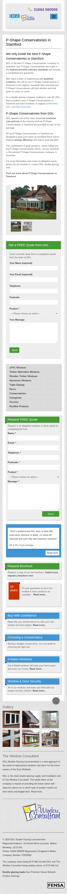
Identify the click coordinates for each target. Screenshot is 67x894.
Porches (13, 402)
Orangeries (15, 397)
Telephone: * (14, 452)
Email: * (12, 443)
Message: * (13, 481)
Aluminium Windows (20, 380)
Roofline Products (19, 406)
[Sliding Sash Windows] (50, 720)
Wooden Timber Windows (23, 376)
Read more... (40, 594)
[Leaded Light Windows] (11, 720)
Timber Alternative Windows (24, 371)
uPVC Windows (17, 367)
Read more (52, 553)
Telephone (14, 286)
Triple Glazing (16, 384)
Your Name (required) (20, 263)
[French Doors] (50, 739)
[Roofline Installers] (30, 720)
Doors (12, 389)
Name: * (12, 433)
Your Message (16, 319)
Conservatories (17, 393)
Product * (14, 308)
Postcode (14, 297)
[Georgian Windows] (11, 739)
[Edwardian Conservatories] (30, 739)
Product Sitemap (11, 876)
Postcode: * (14, 462)
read (41, 643)
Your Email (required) (20, 274)
